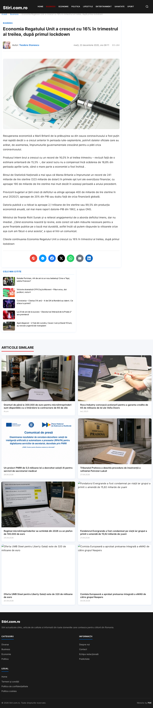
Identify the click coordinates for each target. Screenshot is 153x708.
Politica (75, 6)
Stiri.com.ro (10, 622)
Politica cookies (9, 691)
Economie (63, 6)
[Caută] (147, 7)
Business (50, 6)
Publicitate (84, 659)
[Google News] (33, 258)
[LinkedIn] (89, 258)
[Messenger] (42, 258)
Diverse (5, 644)
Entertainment (104, 6)
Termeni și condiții (10, 681)
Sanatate (119, 6)
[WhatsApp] (70, 258)
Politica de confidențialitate (14, 686)
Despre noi (84, 644)
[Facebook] (52, 258)
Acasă (4, 14)
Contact (83, 649)
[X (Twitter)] (61, 258)
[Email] (80, 258)
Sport (130, 6)
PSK (150, 703)
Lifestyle (88, 6)
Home (40, 6)
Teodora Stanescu (29, 45)
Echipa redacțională (88, 654)
